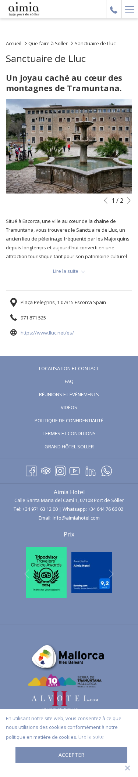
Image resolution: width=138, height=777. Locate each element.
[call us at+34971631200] (113, 9)
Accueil (13, 43)
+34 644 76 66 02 (105, 509)
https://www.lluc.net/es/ (47, 332)
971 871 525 (33, 317)
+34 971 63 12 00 (40, 509)
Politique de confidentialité (69, 420)
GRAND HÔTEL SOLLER (78, 447)
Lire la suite (91, 736)
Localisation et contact (69, 368)
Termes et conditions (69, 433)
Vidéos (78, 408)
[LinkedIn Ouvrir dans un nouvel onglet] (91, 470)
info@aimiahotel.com (76, 517)
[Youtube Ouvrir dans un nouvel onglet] (74, 470)
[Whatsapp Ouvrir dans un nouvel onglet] (106, 470)
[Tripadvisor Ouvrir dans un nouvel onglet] (45, 470)
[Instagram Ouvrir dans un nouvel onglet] (60, 470)
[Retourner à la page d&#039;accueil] (24, 9)
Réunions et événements (69, 394)
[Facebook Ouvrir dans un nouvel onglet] (31, 470)
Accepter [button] (71, 754)
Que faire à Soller (48, 43)
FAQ (69, 381)
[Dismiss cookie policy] (127, 767)
